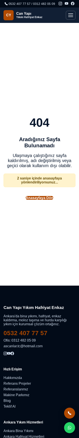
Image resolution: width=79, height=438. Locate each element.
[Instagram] (60, 4)
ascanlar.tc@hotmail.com (23, 346)
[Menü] (70, 15)
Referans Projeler (17, 383)
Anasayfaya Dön (39, 198)
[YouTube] (66, 4)
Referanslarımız (16, 389)
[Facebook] (72, 4)
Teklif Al (10, 406)
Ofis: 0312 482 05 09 (20, 340)
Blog (7, 401)
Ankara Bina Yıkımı (18, 431)
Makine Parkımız (16, 395)
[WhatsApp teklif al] (69, 427)
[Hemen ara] (69, 413)
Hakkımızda (13, 378)
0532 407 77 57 (25, 333)
